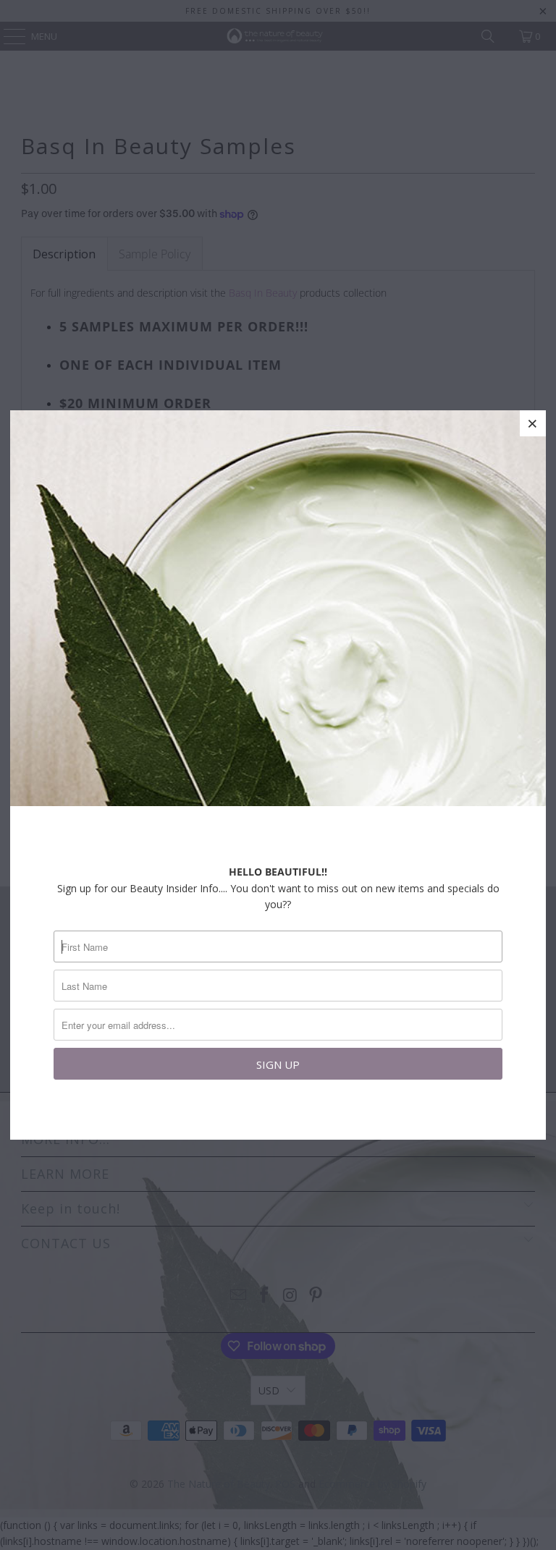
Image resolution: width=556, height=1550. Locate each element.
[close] (533, 423)
